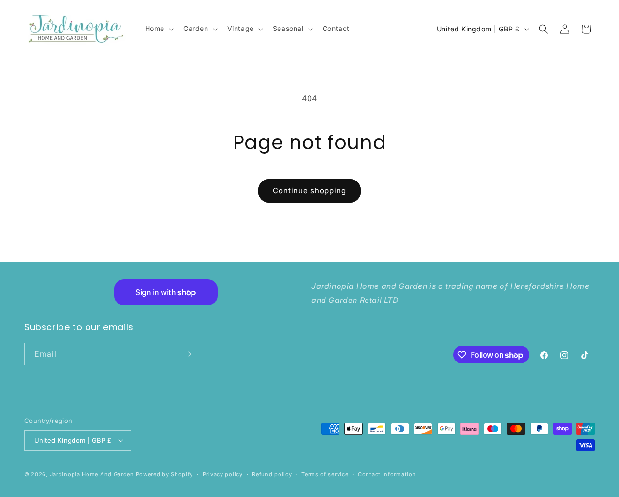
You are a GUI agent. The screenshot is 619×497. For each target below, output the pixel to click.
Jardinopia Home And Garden (93, 474)
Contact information (387, 474)
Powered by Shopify (164, 474)
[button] (158, 28)
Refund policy (272, 474)
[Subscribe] (187, 354)
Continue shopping (309, 190)
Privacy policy (223, 474)
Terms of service (324, 474)
